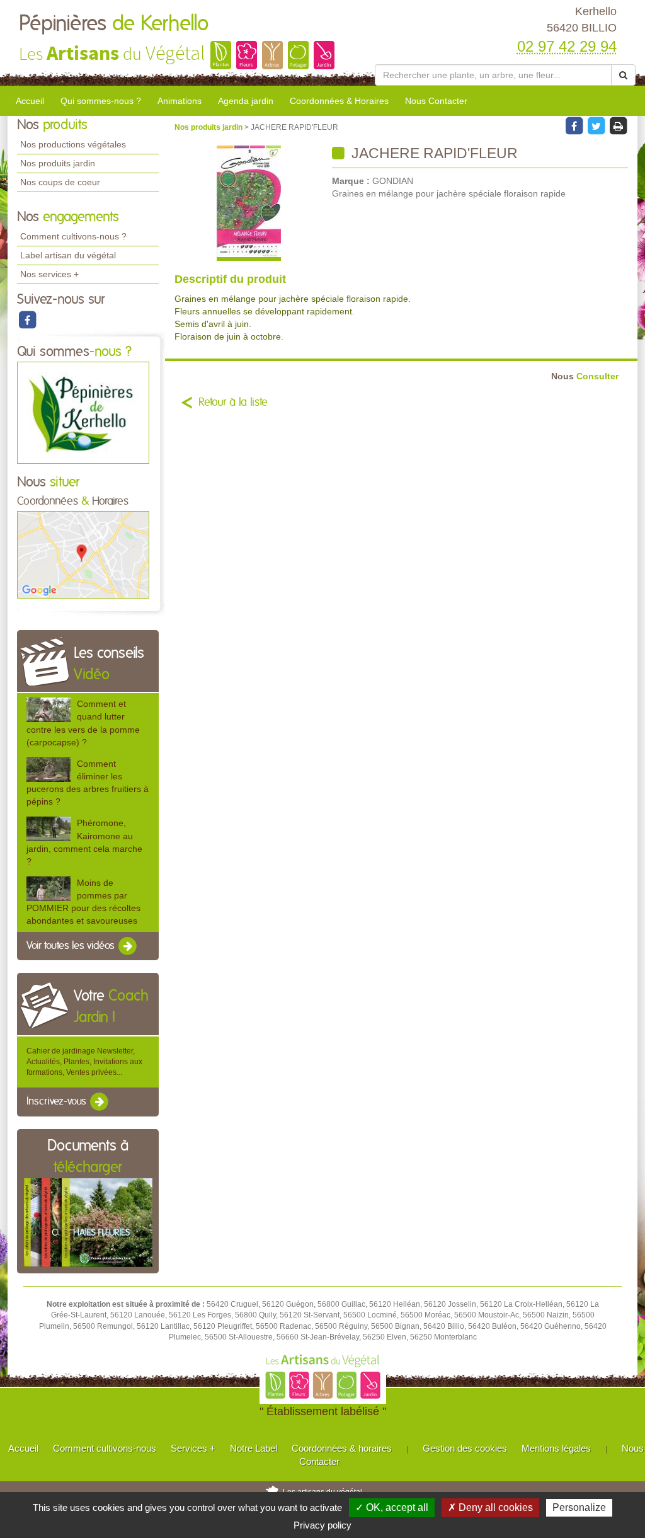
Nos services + (49, 274)
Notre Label (253, 1448)
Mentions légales (556, 1448)
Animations (179, 101)
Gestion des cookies (465, 1448)
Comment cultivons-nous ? (73, 236)
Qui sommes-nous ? (100, 101)
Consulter (585, 376)
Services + (193, 1448)
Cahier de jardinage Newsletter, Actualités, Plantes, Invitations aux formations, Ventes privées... (84, 1062)
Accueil (30, 101)
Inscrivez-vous (57, 1101)
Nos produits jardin (57, 163)
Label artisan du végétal (68, 255)
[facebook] (27, 319)
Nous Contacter (436, 101)
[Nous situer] (83, 554)
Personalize (579, 1507)
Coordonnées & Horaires (339, 101)
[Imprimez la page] (618, 125)
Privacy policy (322, 1525)
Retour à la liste (233, 402)
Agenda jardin (245, 101)
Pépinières (114, 24)
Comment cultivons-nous (104, 1448)
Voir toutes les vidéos (71, 946)
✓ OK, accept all (391, 1507)
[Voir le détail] (48, 709)
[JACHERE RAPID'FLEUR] (248, 203)
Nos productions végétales (73, 144)
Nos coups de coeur (60, 182)
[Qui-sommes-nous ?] (83, 412)
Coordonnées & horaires (342, 1448)
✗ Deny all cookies (490, 1507)
